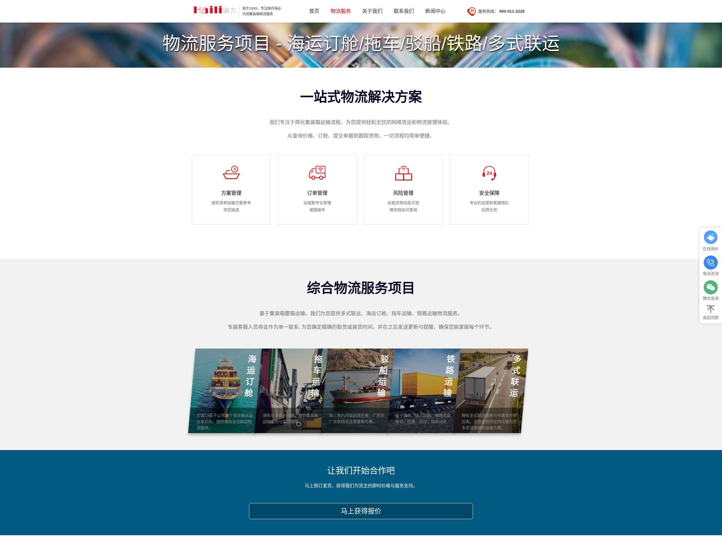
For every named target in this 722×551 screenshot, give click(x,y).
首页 (314, 11)
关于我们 (372, 11)
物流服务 (341, 11)
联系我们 (404, 11)
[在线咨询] (710, 237)
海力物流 (213, 11)
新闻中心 (435, 11)
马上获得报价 (361, 511)
